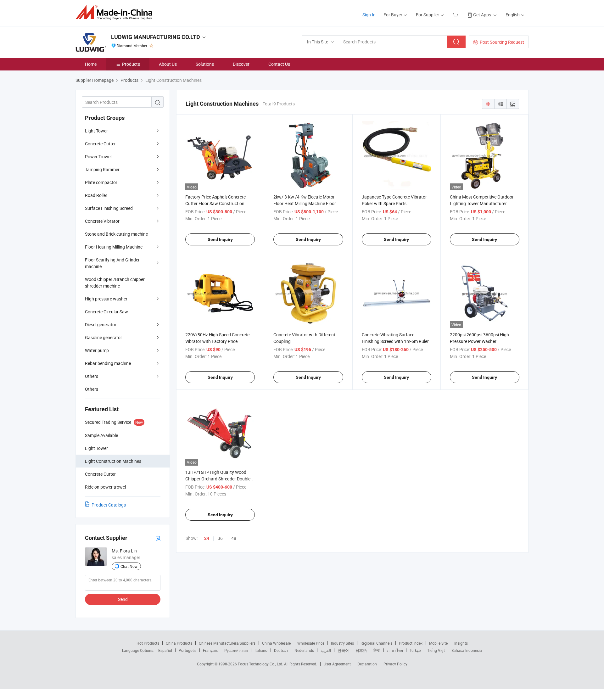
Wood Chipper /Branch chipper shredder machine (115, 282)
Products (131, 64)
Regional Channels (376, 643)
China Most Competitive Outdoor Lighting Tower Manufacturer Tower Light (482, 203)
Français (210, 650)
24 (206, 538)
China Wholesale (276, 643)
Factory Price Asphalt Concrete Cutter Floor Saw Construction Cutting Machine (215, 203)
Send (123, 599)
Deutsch (281, 650)
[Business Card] (157, 538)
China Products (179, 643)
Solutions (205, 64)
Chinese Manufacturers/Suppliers (227, 643)
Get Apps (482, 15)
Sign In (369, 15)
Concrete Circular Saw (106, 312)
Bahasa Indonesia (466, 650)
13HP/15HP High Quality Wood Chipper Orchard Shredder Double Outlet (217, 478)
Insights (461, 643)
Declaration (367, 663)
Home (91, 64)
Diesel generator (100, 325)
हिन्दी (376, 650)
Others (91, 376)
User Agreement (337, 663)
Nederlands (304, 650)
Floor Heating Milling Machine (114, 247)
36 (220, 538)
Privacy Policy (395, 663)
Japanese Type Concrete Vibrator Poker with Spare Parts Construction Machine (394, 203)
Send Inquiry (220, 239)
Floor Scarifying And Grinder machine (112, 263)
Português (187, 650)
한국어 (343, 650)
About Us (168, 64)
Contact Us (279, 64)
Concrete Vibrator (102, 221)
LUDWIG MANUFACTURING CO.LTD (155, 37)
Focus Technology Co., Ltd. (261, 663)
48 (233, 538)
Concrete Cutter (100, 144)
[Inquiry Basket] (456, 15)
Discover (241, 64)
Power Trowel (98, 157)
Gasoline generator (103, 337)
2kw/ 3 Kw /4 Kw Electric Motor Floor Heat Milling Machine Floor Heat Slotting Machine (304, 203)
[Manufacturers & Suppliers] (116, 12)
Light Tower (96, 131)
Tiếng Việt (436, 650)
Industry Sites (342, 643)
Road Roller (96, 195)
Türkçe (415, 650)
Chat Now (128, 566)
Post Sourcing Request (502, 42)
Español (165, 650)
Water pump (97, 350)
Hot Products (148, 643)
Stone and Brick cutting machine (116, 234)
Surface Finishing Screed (109, 208)
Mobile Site (438, 643)
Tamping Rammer (102, 169)
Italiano (260, 650)
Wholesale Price (310, 643)
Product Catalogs (109, 505)
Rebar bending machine (108, 363)
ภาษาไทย (395, 650)
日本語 (361, 650)
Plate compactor (101, 182)
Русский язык (236, 650)
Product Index (410, 643)
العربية (326, 650)
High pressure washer (106, 299)
